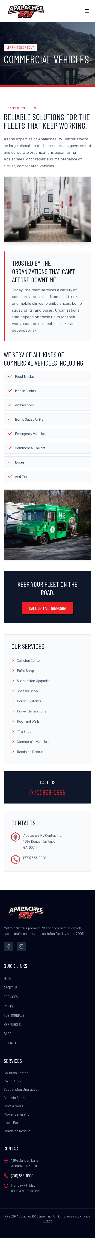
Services (11, 996)
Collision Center (16, 1072)
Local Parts (12, 1122)
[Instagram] (21, 946)
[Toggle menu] (86, 11)
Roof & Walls (13, 1106)
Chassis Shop (14, 1097)
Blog (7, 1033)
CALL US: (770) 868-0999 (47, 608)
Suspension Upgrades (20, 1089)
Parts (8, 1005)
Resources (12, 1024)
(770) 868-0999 (48, 792)
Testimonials (14, 1015)
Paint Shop (12, 1081)
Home (8, 978)
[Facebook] (8, 946)
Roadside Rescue (17, 1131)
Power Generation (17, 1114)
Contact (10, 1042)
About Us (11, 987)
